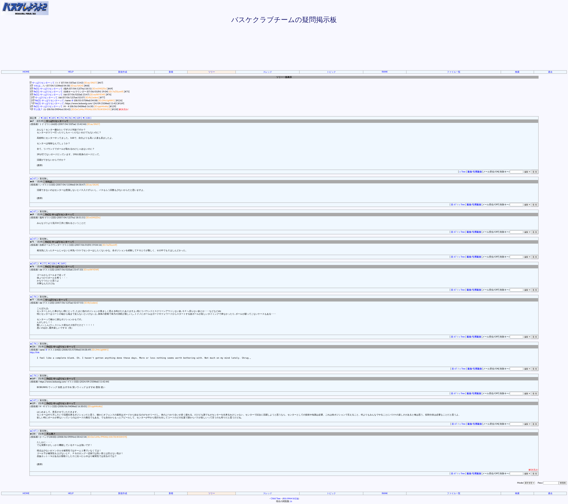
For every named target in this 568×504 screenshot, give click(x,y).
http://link (34, 352)
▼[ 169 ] (61, 263)
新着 (171, 72)
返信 (469, 172)
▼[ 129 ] (77, 118)
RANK (385, 72)
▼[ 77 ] (43, 263)
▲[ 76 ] (33, 297)
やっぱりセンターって (43, 83)
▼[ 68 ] (44, 118)
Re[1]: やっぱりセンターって (47, 89)
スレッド (267, 72)
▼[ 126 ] (52, 263)
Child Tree (275, 498)
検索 (517, 72)
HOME (26, 72)
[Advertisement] (284, 47)
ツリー (211, 72)
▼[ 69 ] (52, 118)
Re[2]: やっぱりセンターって (49, 100)
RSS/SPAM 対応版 (290, 499)
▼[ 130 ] (86, 118)
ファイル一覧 (453, 72)
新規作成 (122, 72)
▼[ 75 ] (60, 118)
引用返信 (477, 172)
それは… (37, 86)
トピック (331, 72)
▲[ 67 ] (33, 178)
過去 (550, 72)
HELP (71, 72)
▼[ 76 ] (68, 118)
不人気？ (38, 109)
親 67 (454, 205)
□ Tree (462, 172)
